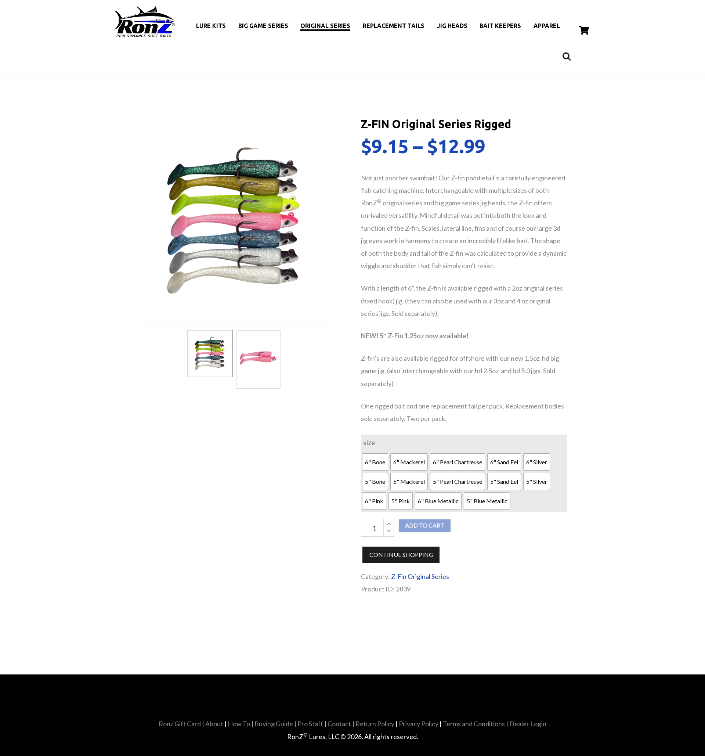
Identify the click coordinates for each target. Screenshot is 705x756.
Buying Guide (273, 724)
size (369, 443)
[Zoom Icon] (234, 221)
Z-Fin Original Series (420, 576)
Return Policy (374, 724)
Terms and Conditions (474, 724)
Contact (339, 724)
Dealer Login (527, 724)
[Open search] (566, 56)
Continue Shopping (401, 554)
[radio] (375, 462)
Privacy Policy (418, 724)
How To (239, 724)
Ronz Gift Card (180, 724)
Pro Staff (310, 724)
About (214, 724)
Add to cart (424, 525)
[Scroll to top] (355, 734)
